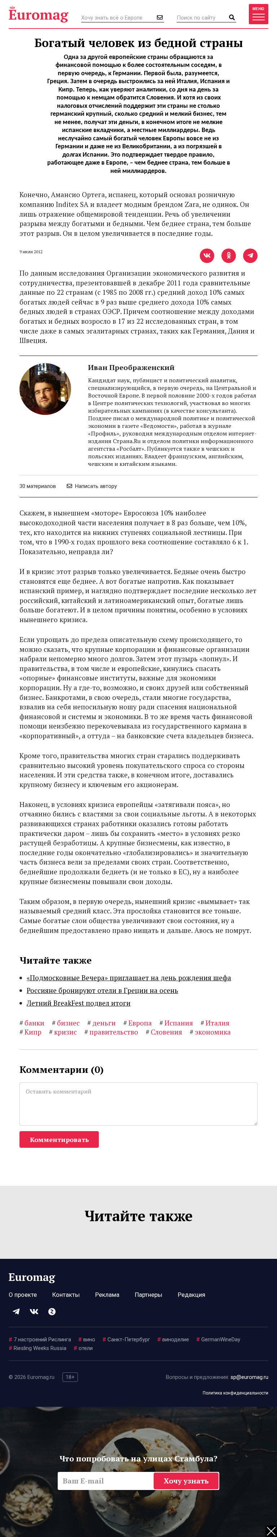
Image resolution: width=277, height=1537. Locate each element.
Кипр (30, 1031)
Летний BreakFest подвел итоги (79, 1002)
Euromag (39, 14)
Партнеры (148, 1294)
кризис (63, 1031)
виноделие (173, 1339)
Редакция (191, 1294)
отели (83, 1348)
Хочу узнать (186, 1481)
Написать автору (95, 486)
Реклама (107, 1294)
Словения (164, 1031)
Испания (176, 1022)
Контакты (66, 1294)
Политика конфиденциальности (235, 1393)
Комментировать (59, 1139)
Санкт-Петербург (126, 1339)
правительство (111, 1031)
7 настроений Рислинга (40, 1339)
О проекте (23, 1294)
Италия (215, 1022)
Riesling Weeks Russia (37, 1348)
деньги (101, 1022)
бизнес (66, 1022)
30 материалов (37, 486)
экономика (210, 1031)
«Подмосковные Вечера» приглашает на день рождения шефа (129, 977)
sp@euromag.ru (249, 1377)
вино (86, 1339)
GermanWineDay (218, 1339)
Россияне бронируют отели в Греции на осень (102, 990)
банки (31, 1022)
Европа (137, 1022)
